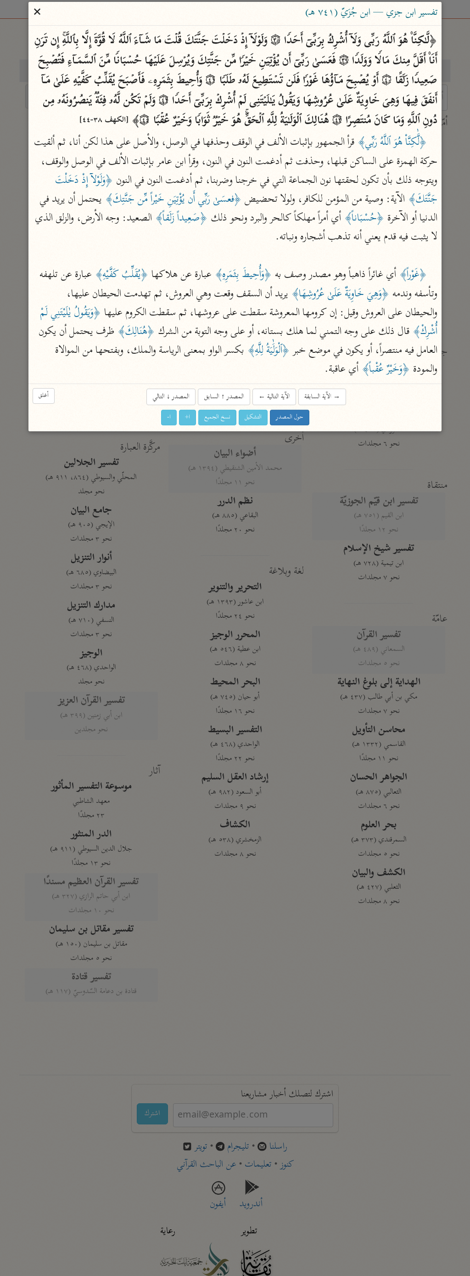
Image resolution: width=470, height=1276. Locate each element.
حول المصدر (289, 417)
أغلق (44, 395)
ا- (169, 417)
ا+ (187, 417)
